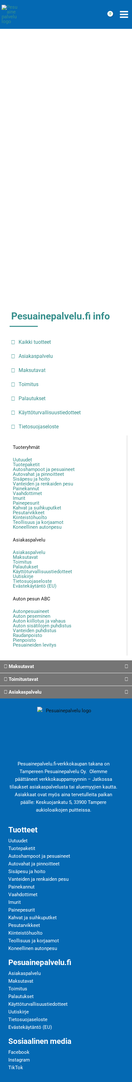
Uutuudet (22, 460)
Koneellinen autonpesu (37, 527)
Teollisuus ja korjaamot (38, 522)
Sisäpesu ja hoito (31, 479)
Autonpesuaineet (31, 611)
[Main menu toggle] (124, 14)
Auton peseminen (31, 616)
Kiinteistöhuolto (30, 517)
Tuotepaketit (26, 464)
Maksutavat (25, 557)
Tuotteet (22, 829)
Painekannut (26, 488)
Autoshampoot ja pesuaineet (44, 469)
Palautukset (25, 567)
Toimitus (22, 562)
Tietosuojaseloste (32, 581)
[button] (66, 666)
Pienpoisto (24, 640)
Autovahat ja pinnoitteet (38, 474)
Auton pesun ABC (31, 599)
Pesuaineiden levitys (34, 645)
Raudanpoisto (27, 635)
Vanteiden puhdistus (34, 630)
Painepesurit (26, 503)
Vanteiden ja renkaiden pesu (43, 484)
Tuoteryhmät (26, 447)
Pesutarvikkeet (29, 512)
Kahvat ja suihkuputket (37, 508)
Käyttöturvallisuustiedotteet (42, 571)
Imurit (19, 498)
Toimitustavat (22, 679)
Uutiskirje (23, 576)
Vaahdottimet (27, 493)
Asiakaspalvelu (29, 540)
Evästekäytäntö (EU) (34, 586)
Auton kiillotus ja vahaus (39, 621)
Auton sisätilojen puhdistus (42, 626)
